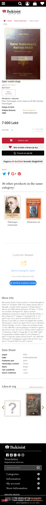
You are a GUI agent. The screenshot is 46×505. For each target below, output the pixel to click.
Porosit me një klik (24, 153)
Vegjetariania (12, 419)
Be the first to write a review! (23, 283)
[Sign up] (38, 467)
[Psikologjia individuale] (12, 207)
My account (13, 483)
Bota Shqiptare (29, 110)
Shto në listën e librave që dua (25, 148)
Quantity (5, 130)
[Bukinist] (11, 12)
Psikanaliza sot (33, 222)
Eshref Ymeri (10, 85)
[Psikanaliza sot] (34, 207)
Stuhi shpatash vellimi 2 (33, 420)
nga (3, 85)
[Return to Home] (4, 21)
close (4, 500)
